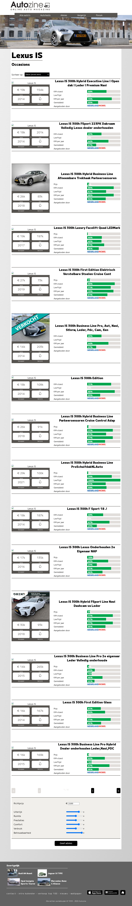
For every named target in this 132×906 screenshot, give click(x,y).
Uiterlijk (18, 811)
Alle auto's (25, 15)
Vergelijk (81, 15)
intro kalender (27, 893)
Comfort (18, 824)
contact (11, 893)
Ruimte (17, 815)
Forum (99, 15)
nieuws (64, 893)
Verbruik (18, 828)
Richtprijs (19, 803)
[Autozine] (66, 5)
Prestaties (19, 820)
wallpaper (76, 893)
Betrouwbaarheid (22, 832)
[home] (121, 894)
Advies (64, 15)
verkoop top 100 (47, 893)
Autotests (45, 15)
